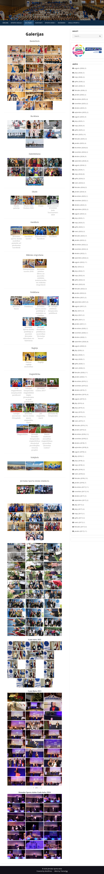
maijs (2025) (78, 126)
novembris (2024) (80, 152)
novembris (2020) (80, 333)
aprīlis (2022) (78, 280)
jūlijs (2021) (78, 311)
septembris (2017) (80, 500)
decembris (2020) (80, 328)
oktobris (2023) (79, 205)
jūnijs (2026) (78, 73)
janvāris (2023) (79, 240)
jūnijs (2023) (78, 218)
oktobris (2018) (79, 443)
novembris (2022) (80, 249)
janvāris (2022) (79, 293)
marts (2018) (78, 474)
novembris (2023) (80, 200)
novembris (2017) (80, 491)
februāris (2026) (79, 90)
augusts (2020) (79, 346)
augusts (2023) (79, 214)
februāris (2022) (79, 289)
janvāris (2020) (79, 377)
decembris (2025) (80, 99)
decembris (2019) (80, 381)
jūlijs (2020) (78, 350)
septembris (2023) (80, 209)
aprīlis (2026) (78, 81)
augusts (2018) (79, 452)
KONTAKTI (38, 23)
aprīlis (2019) (78, 417)
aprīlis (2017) (78, 518)
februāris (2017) (79, 527)
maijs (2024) (78, 174)
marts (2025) (78, 134)
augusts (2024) (79, 165)
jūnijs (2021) (78, 315)
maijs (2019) (78, 412)
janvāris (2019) (79, 430)
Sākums (5, 23)
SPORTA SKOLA (16, 23)
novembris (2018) (80, 439)
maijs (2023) (78, 223)
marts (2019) (78, 421)
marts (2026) (78, 86)
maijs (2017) (78, 514)
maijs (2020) (78, 359)
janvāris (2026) (79, 95)
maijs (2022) (78, 275)
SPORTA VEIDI (49, 23)
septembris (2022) (80, 258)
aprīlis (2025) (78, 130)
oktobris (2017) (79, 496)
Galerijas (28, 23)
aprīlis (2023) (78, 227)
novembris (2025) (80, 103)
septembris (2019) (80, 394)
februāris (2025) (79, 139)
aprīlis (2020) (78, 364)
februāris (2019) (79, 425)
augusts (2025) (79, 117)
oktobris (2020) (79, 337)
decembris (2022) (80, 245)
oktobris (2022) (79, 253)
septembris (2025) (80, 112)
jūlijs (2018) (78, 456)
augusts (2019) (79, 399)
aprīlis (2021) (78, 320)
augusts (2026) (79, 68)
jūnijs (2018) (78, 461)
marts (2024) (78, 183)
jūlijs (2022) (78, 267)
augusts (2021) (79, 306)
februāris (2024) (79, 187)
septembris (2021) (80, 302)
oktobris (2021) (79, 297)
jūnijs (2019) (78, 408)
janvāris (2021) (79, 324)
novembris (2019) (80, 386)
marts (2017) (78, 522)
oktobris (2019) (79, 390)
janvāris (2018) (79, 483)
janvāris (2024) (79, 192)
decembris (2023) (80, 196)
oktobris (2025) (79, 108)
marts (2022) (78, 284)
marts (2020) (78, 368)
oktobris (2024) (79, 156)
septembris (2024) (80, 161)
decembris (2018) (80, 434)
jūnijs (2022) (78, 271)
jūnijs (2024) (78, 170)
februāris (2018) (79, 478)
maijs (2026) (78, 77)
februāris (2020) (79, 372)
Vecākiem (61, 23)
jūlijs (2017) (78, 505)
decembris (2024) (80, 148)
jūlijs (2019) (78, 403)
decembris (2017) (80, 487)
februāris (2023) (79, 236)
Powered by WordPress (44, 871)
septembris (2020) (80, 342)
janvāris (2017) (79, 531)
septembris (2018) (80, 447)
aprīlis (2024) (78, 178)
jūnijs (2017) (78, 509)
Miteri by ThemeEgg (61, 871)
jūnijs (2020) (78, 355)
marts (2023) (78, 231)
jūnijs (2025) (78, 121)
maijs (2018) (78, 465)
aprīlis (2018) (78, 469)
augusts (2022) (79, 262)
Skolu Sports (73, 23)
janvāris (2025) (79, 143)
